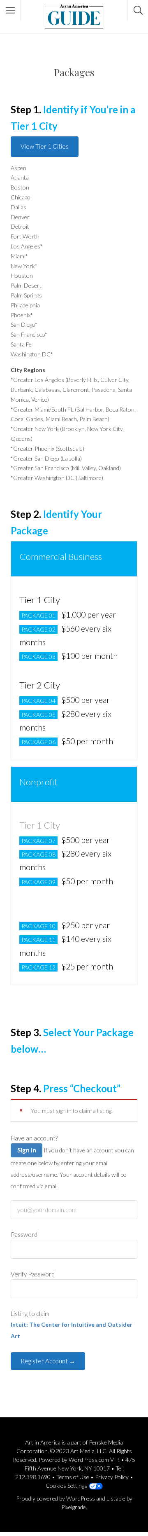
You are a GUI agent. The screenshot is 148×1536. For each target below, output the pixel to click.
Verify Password (33, 1274)
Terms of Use (72, 1476)
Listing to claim (30, 1313)
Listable (115, 1498)
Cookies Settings (66, 1485)
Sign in (26, 1150)
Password (24, 1234)
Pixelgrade (73, 1506)
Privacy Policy (112, 1476)
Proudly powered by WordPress (55, 1498)
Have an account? (34, 1138)
